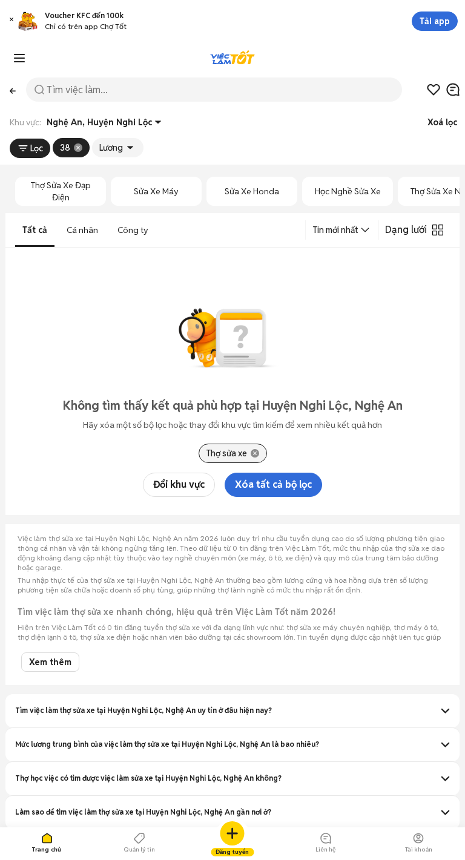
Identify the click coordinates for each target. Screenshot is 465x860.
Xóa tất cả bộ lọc (273, 484)
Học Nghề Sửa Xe (348, 191)
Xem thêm (50, 662)
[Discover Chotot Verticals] (19, 58)
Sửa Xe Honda (252, 191)
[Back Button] (13, 90)
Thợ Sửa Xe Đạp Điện (61, 191)
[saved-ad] (433, 89)
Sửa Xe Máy (156, 191)
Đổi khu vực (179, 484)
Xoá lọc (442, 122)
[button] (11, 21)
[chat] (453, 89)
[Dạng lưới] (438, 230)
